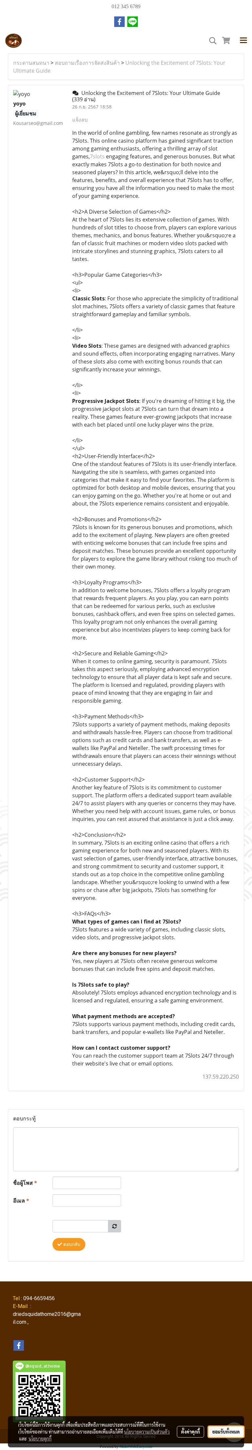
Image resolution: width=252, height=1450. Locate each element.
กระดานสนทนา (31, 62)
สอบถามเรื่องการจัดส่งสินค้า (87, 62)
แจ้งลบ (80, 119)
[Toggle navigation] (243, 41)
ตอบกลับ (71, 1244)
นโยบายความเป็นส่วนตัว (147, 1432)
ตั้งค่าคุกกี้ (190, 1432)
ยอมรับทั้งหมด (226, 1432)
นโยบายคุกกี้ (40, 1438)
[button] (210, 40)
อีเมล (21, 1200)
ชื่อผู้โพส (25, 1182)
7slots (97, 156)
